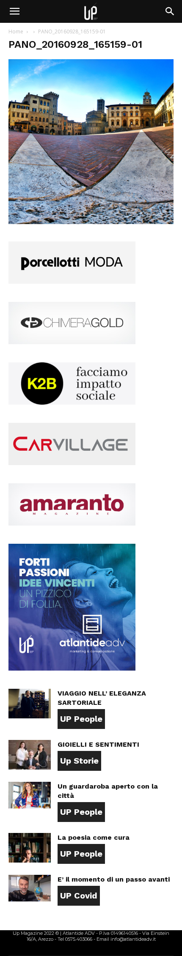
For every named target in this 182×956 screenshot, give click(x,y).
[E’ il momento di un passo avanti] (29, 888)
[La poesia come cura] (29, 848)
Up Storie (79, 761)
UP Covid (78, 895)
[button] (14, 11)
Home (15, 31)
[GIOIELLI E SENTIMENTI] (29, 755)
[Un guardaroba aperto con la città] (29, 795)
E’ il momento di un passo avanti (114, 879)
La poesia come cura (94, 837)
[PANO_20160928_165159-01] (91, 221)
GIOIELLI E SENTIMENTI (98, 744)
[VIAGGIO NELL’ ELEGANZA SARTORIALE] (29, 703)
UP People (81, 719)
